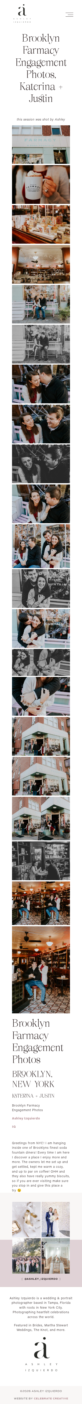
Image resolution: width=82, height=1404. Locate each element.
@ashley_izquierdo (41, 1278)
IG (14, 1126)
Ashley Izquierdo (26, 1118)
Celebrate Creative (51, 1398)
